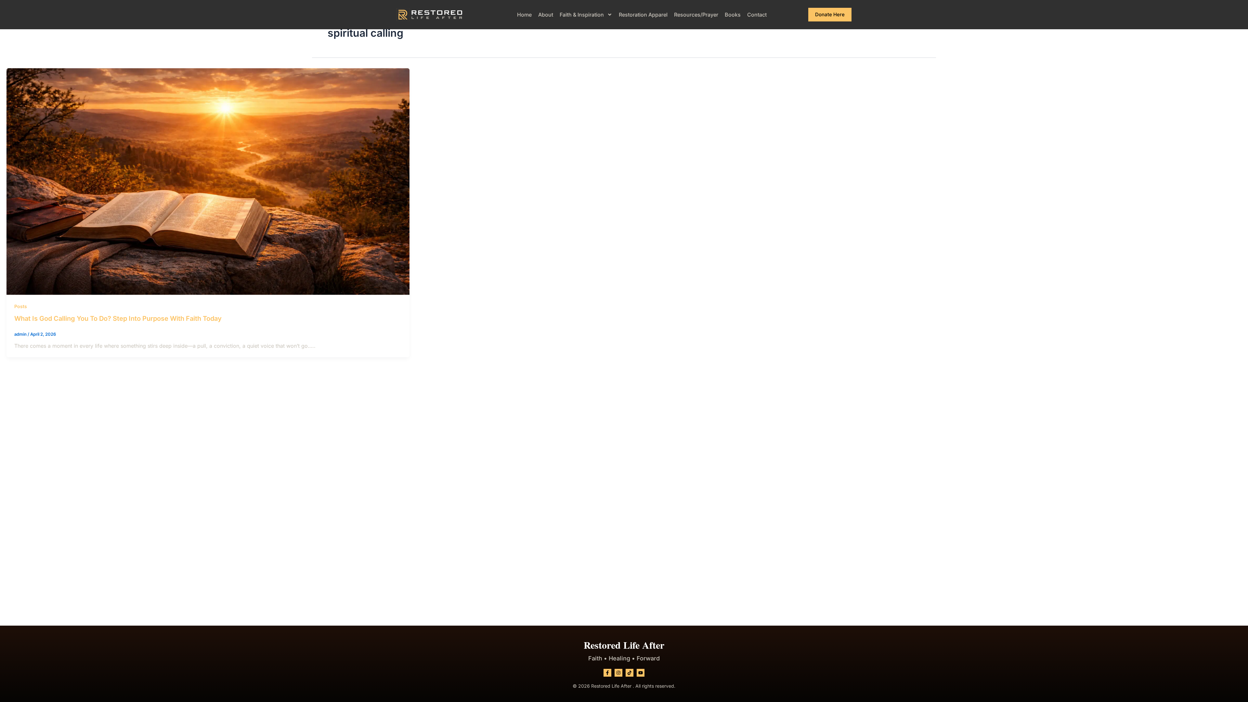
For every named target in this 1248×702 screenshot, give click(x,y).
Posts (20, 306)
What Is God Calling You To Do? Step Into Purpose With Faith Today (118, 318)
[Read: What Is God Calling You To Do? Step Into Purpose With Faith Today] (208, 181)
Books (733, 14)
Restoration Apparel (643, 14)
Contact (757, 14)
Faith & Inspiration (582, 14)
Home (524, 14)
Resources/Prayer (696, 14)
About (545, 14)
